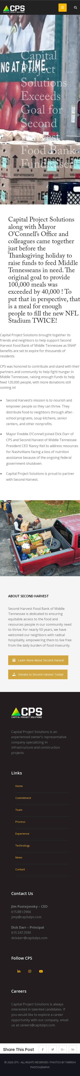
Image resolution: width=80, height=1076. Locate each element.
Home (19, 786)
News (18, 857)
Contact (20, 869)
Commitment (23, 798)
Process (20, 822)
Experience (22, 833)
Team (18, 810)
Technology (22, 845)
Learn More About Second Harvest (41, 660)
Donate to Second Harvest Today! (40, 674)
